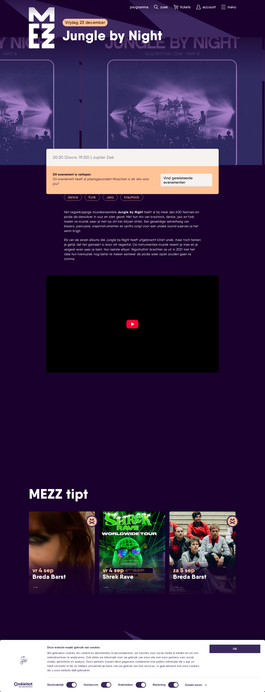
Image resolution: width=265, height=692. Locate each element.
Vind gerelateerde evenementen (178, 180)
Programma (139, 7)
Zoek (164, 7)
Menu (232, 7)
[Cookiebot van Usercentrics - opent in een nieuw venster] (23, 685)
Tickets (185, 7)
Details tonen (193, 684)
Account (209, 7)
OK (235, 648)
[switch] (106, 685)
